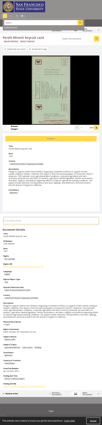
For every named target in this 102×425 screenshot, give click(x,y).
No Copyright (10, 259)
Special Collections (11, 41)
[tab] (51, 138)
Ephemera (14, 193)
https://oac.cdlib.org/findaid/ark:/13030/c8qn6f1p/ (24, 386)
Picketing (38, 347)
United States (10, 363)
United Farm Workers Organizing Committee (26, 164)
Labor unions (27, 347)
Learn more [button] (69, 421)
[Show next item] (96, 127)
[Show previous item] (77, 127)
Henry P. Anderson (27, 41)
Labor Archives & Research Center (17, 290)
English (7, 274)
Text (6, 282)
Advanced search (10, 27)
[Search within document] (96, 38)
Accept (93, 421)
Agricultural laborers (12, 347)
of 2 (92, 127)
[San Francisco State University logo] (24, 6)
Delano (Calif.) (10, 339)
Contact (51, 411)
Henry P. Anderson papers (15, 379)
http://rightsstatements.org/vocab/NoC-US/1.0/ (23, 266)
